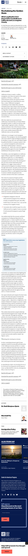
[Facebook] (5, 494)
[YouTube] (8, 494)
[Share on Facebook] (6, 47)
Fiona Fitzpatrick (4, 468)
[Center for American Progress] (3, 2)
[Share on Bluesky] (13, 47)
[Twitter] (2, 494)
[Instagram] (11, 494)
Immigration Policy (8, 429)
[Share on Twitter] (2, 47)
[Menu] (25, 2)
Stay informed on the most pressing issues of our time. (11, 506)
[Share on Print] (19, 47)
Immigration (4, 43)
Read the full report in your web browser (11, 88)
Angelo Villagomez (11, 468)
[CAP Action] (5, 534)
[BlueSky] (17, 494)
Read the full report (6, 81)
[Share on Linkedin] (9, 47)
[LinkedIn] (14, 494)
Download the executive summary (9, 84)
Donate (19, 2)
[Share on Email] (16, 47)
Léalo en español (5, 91)
